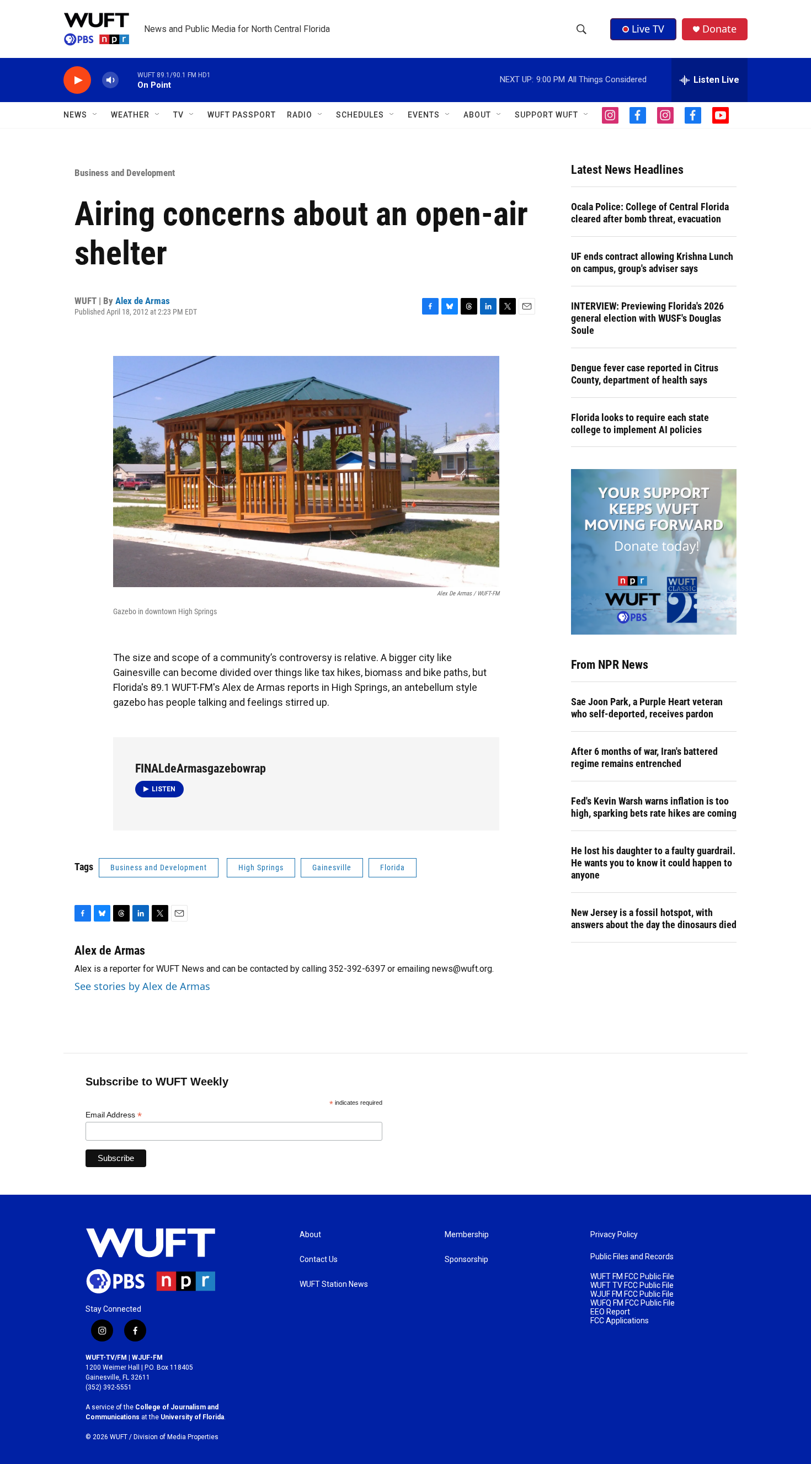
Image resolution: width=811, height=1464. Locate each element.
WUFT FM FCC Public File (632, 1277)
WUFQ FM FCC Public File (632, 1303)
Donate (719, 29)
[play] (77, 80)
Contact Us (319, 1259)
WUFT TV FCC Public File (632, 1285)
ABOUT (477, 114)
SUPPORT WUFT (546, 114)
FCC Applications (619, 1321)
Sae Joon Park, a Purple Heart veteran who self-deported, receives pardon (647, 708)
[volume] (110, 80)
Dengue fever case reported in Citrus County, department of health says (644, 374)
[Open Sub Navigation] (95, 114)
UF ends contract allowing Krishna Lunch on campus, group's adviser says (652, 262)
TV (178, 114)
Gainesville (331, 867)
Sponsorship (466, 1259)
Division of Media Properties (176, 1437)
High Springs (261, 867)
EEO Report (610, 1312)
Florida (392, 867)
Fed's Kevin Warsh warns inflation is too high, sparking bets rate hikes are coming (654, 807)
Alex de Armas (142, 300)
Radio (299, 114)
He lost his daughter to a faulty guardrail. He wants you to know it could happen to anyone (653, 863)
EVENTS (424, 114)
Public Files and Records (632, 1257)
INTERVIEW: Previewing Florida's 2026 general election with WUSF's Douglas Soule (647, 318)
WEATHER (130, 114)
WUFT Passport (241, 114)
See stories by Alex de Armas (142, 986)
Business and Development (124, 172)
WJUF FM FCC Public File (632, 1294)
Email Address (114, 1115)
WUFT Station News (334, 1284)
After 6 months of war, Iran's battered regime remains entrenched (644, 757)
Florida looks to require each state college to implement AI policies (640, 423)
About (310, 1235)
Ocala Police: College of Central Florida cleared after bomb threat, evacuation (650, 213)
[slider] (128, 80)
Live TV (648, 28)
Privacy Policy (614, 1235)
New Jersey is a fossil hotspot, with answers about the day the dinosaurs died (654, 918)
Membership (467, 1235)
